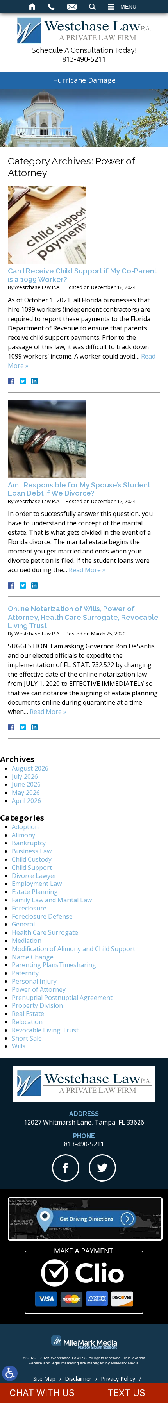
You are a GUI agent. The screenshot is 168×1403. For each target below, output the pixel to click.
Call (51, 6)
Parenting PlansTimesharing (54, 964)
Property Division (37, 1005)
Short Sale (27, 1038)
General (23, 924)
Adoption (25, 827)
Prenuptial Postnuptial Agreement (62, 997)
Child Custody (32, 859)
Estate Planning (35, 891)
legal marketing (65, 1363)
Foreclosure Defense (42, 916)
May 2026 (26, 792)
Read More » (87, 570)
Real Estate (28, 1013)
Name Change (33, 957)
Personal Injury (34, 981)
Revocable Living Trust (45, 1030)
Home (32, 6)
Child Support (32, 867)
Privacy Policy (118, 1378)
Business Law (32, 851)
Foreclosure (29, 908)
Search (92, 6)
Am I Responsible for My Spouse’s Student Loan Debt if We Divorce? (79, 489)
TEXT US (126, 1392)
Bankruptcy (29, 843)
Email (72, 6)
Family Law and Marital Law (52, 900)
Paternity (25, 973)
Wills (18, 1046)
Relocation (27, 1021)
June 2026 (26, 784)
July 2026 (25, 776)
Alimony (23, 835)
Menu (128, 7)
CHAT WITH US (42, 1392)
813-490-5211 (84, 59)
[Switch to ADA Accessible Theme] (10, 1373)
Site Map (44, 1378)
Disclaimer (78, 1378)
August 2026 (30, 768)
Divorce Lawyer (34, 875)
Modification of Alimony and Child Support (73, 948)
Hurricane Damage (84, 80)
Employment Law (37, 883)
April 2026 (26, 800)
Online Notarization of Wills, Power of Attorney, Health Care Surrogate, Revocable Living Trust (83, 617)
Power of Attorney (39, 989)
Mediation (26, 940)
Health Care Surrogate (45, 932)
